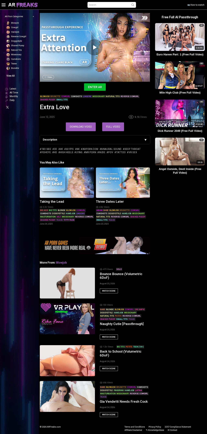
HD (55, 152)
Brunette (125, 210)
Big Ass (44, 210)
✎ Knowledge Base (155, 430)
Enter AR (95, 87)
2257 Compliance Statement (178, 427)
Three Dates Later (110, 202)
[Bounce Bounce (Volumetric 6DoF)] (67, 283)
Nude (102, 152)
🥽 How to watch (195, 5)
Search (133, 5)
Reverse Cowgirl (84, 217)
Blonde (61, 210)
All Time (14, 92)
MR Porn (90, 152)
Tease (59, 220)
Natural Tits (103, 217)
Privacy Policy (155, 427)
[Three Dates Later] (123, 182)
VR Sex (133, 152)
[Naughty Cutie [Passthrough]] (67, 318)
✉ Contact (172, 430)
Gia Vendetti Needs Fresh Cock (124, 401)
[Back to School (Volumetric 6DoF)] (67, 360)
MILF (59, 217)
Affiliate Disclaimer (133, 430)
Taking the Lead (52, 202)
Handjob (70, 213)
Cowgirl (80, 210)
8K (78, 149)
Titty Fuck (69, 220)
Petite (118, 316)
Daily (12, 100)
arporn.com (90, 149)
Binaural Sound (111, 149)
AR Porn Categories (14, 16)
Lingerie (80, 213)
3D (55, 149)
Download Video (81, 126)
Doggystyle (58, 213)
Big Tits (53, 210)
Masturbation (48, 217)
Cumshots (45, 213)
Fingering (119, 390)
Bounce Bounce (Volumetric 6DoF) (121, 276)
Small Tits (102, 220)
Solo (119, 269)
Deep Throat (133, 149)
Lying (79, 152)
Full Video (113, 126)
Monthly (14, 96)
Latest (13, 88)
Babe (106, 210)
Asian (99, 210)
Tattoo (121, 152)
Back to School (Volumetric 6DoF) (120, 353)
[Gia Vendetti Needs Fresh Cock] (67, 396)
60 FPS (70, 149)
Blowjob (71, 210)
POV (110, 152)
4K (61, 149)
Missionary (68, 217)
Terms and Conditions (135, 427)
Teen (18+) (138, 347)
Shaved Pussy (47, 220)
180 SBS (46, 149)
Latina (138, 390)
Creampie (140, 309)
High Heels (66, 152)
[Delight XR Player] (140, 18)
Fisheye (46, 152)
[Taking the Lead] (67, 182)
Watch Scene (108, 291)
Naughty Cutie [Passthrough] (122, 324)
